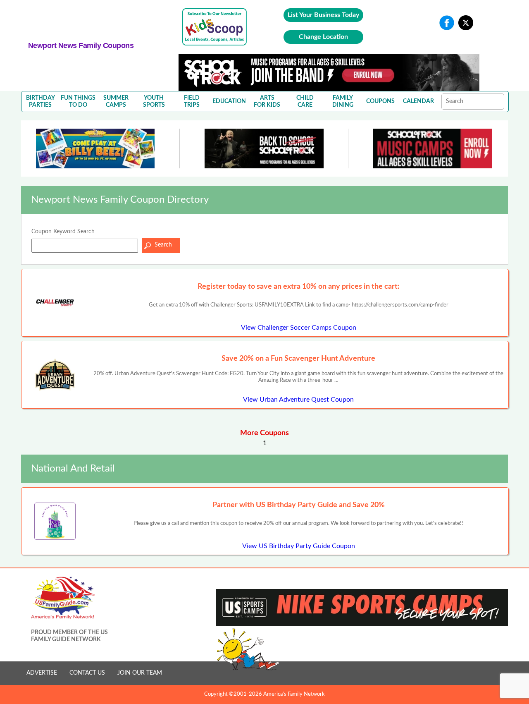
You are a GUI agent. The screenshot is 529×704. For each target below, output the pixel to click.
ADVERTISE (41, 673)
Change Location (323, 37)
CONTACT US (87, 673)
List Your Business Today (323, 15)
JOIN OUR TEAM (139, 673)
